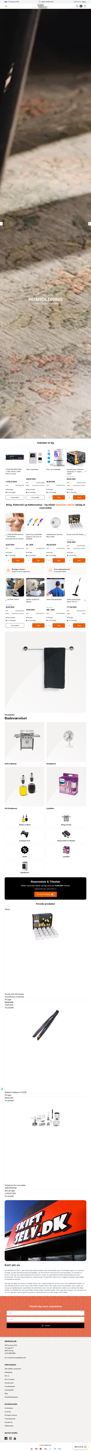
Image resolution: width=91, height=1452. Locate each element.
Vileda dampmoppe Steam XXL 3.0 (73, 752)
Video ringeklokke (32, 620)
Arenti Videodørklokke (54, 750)
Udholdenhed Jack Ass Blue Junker (54, 687)
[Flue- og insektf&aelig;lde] (55, 608)
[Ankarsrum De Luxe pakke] (45, 1293)
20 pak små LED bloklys (75, 685)
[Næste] (85, 622)
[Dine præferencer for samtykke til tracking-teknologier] (2, 1089)
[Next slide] (89, 299)
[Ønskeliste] (81, 6)
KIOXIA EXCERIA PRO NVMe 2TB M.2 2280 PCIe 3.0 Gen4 (13, 622)
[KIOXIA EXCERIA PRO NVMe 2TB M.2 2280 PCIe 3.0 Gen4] (15, 608)
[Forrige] (6, 622)
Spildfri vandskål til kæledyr (32, 752)
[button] (42, 586)
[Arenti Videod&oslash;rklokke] (55, 738)
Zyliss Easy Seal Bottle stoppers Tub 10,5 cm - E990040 (34, 688)
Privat (83, 2)
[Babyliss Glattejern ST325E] (45, 1200)
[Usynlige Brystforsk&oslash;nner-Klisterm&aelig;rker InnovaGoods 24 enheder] (15, 673)
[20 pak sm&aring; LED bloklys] (76, 673)
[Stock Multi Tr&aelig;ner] (15, 738)
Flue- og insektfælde (53, 620)
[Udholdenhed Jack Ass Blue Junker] (55, 673)
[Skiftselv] (42, 6)
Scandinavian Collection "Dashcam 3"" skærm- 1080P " (75, 622)
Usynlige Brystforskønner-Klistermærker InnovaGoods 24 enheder (15, 687)
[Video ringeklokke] (35, 608)
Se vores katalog (43, 1045)
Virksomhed (77, 2)
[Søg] (77, 6)
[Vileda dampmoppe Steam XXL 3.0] (76, 738)
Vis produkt (9, 1159)
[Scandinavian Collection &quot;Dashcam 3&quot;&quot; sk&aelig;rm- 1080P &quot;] (76, 608)
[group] (25, 2)
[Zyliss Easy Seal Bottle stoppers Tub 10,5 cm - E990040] (35, 673)
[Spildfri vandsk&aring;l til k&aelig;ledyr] (35, 738)
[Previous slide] (1, 299)
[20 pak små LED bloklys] (45, 1102)
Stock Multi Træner (12, 750)
